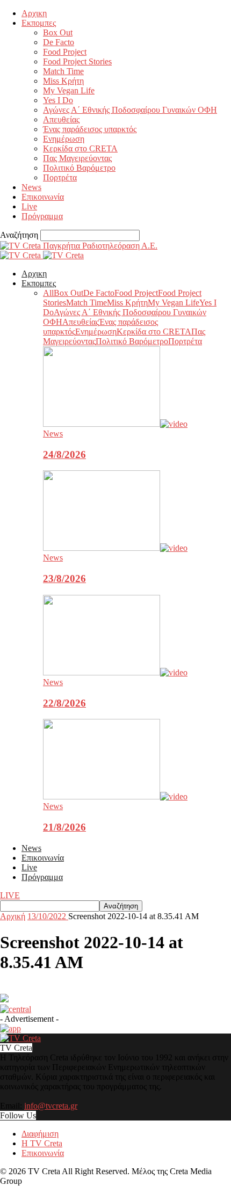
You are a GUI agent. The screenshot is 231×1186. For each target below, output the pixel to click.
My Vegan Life (69, 90)
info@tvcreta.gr (50, 1105)
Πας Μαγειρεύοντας (77, 158)
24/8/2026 (64, 454)
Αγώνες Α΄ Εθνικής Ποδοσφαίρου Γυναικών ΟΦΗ (130, 109)
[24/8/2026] (115, 423)
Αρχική (12, 916)
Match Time (63, 71)
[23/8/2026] (115, 547)
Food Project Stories (77, 61)
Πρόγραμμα (42, 216)
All (48, 292)
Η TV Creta (41, 1143)
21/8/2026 (64, 827)
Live (29, 206)
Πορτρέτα (60, 177)
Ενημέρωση (63, 138)
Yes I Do (58, 100)
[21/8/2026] (115, 796)
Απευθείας (61, 119)
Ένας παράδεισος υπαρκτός (89, 129)
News (31, 187)
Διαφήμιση (40, 1133)
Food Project (64, 51)
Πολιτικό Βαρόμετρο (79, 167)
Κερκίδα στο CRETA (80, 148)
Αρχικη (34, 13)
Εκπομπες (38, 22)
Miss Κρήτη (63, 80)
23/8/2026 (64, 578)
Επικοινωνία (42, 196)
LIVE (10, 895)
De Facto (58, 42)
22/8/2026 (64, 703)
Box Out (58, 32)
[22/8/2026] (115, 672)
